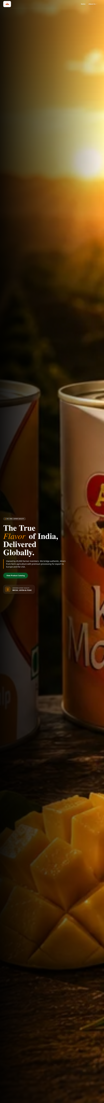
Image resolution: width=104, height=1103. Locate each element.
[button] (7, 4)
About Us (92, 4)
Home (83, 4)
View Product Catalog (15, 575)
